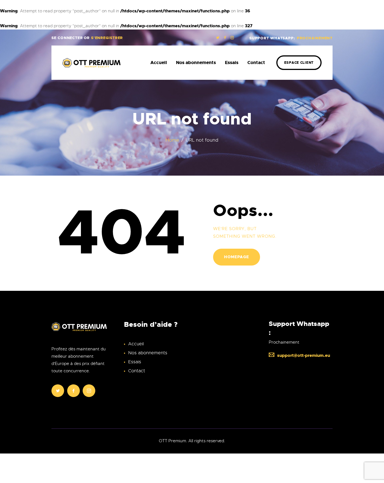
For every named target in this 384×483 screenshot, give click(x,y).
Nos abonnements (147, 353)
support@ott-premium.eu (303, 355)
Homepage (236, 256)
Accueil (136, 344)
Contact (136, 371)
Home (172, 140)
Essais (134, 362)
